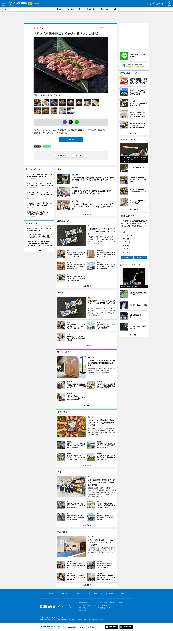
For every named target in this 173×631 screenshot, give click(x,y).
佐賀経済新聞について (85, 602)
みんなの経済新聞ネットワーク (50, 626)
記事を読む (71, 140)
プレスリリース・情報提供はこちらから (111, 602)
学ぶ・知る (104, 9)
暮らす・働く (91, 9)
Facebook (149, 3)
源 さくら (126, 232)
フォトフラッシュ (40, 28)
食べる (59, 9)
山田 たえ (126, 252)
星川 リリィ (127, 249)
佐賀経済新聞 (18, 4)
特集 (114, 9)
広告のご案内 (83, 608)
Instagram (158, 3)
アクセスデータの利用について (88, 605)
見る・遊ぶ (70, 9)
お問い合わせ (103, 605)
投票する (127, 257)
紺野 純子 (126, 242)
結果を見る (140, 257)
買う (80, 9)
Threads (162, 3)
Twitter (153, 3)
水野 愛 (126, 239)
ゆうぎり (126, 245)
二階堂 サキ (127, 235)
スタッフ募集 (83, 610)
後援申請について (105, 608)
